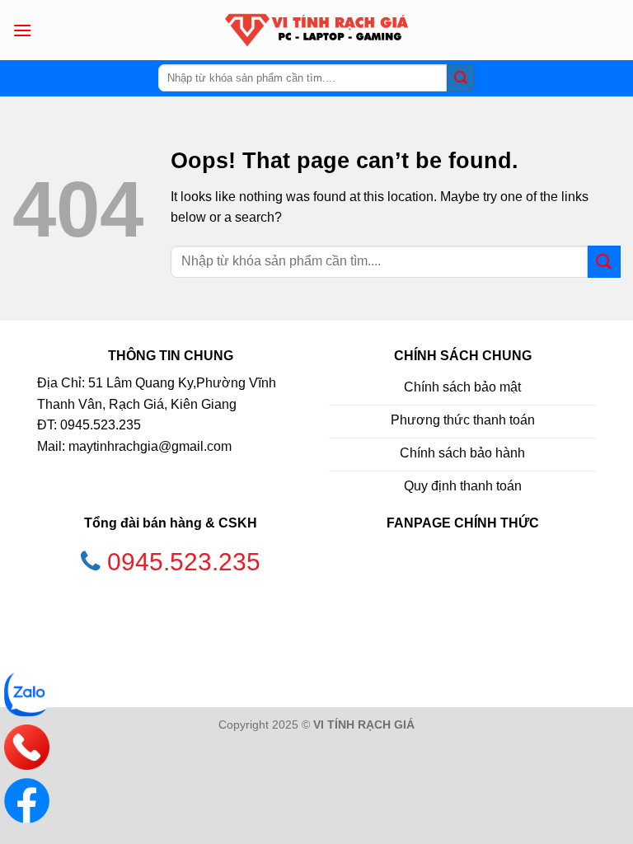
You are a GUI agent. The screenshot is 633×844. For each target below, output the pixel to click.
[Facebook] (27, 801)
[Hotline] (27, 747)
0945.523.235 (183, 561)
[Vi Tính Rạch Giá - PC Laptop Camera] (316, 30)
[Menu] (22, 30)
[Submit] (461, 78)
